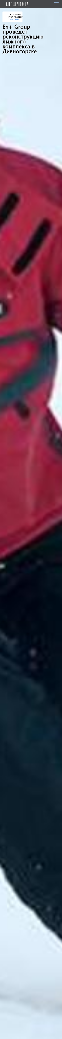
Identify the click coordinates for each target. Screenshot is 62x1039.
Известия (13, 19)
